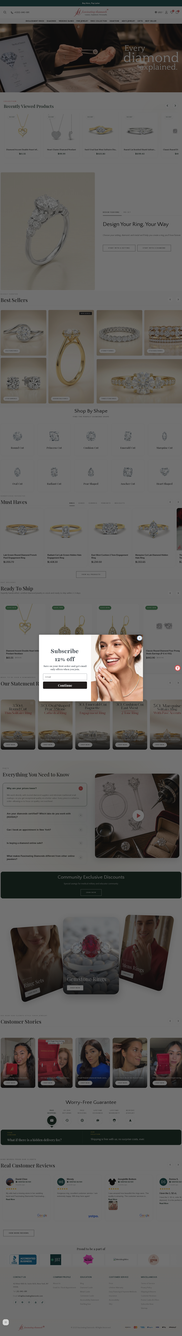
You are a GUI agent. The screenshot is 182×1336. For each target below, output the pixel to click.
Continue (65, 685)
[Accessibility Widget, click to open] (178, 668)
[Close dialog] (139, 638)
